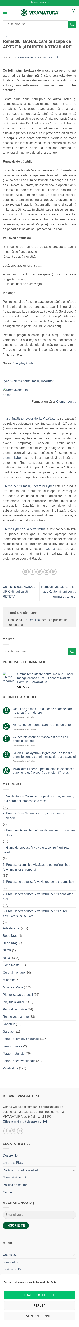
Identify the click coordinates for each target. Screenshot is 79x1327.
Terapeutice (11, 1262)
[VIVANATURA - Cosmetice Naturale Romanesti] (39, 12)
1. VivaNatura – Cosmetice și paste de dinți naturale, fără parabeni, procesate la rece (38, 799)
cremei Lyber (13, 457)
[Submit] (72, 24)
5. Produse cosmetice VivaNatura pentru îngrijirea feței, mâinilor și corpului (36, 867)
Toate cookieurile (39, 1295)
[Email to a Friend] (46, 572)
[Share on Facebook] (32, 572)
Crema (50, 548)
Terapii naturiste (14, 1053)
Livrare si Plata (13, 1162)
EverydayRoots (22, 363)
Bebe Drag (10, 935)
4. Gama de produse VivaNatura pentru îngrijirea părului (36, 850)
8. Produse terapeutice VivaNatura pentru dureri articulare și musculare (35, 913)
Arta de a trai (11, 928)
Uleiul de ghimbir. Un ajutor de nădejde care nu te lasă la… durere (43, 710)
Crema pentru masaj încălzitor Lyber (28, 486)
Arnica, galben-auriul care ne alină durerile (42, 724)
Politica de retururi (15, 1184)
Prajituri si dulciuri (15, 1002)
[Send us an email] (20, 1131)
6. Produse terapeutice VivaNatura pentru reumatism (38, 881)
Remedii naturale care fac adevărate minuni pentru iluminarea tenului (58, 591)
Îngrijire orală (12, 1269)
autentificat (33, 620)
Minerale (9, 979)
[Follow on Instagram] (13, 1131)
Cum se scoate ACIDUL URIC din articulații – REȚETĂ (19, 591)
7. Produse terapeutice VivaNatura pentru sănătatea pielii (38, 896)
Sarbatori (9, 1031)
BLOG (6, 36)
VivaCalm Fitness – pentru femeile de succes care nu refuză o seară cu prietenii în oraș (43, 770)
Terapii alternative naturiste (21, 1038)
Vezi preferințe (39, 1316)
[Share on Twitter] (39, 572)
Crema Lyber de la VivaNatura (25, 529)
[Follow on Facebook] (6, 1131)
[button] (5, 12)
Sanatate (9, 1024)
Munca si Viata (13, 987)
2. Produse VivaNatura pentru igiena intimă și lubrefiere (33, 816)
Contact (8, 1192)
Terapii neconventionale (19, 1061)
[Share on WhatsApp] (25, 572)
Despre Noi (10, 1155)
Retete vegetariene (16, 1016)
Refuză (40, 1305)
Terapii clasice (12, 1046)
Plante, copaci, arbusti (18, 994)
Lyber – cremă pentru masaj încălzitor (28, 381)
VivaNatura (10, 1068)
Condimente (11, 965)
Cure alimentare (14, 972)
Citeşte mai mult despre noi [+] (25, 1121)
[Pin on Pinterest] (53, 572)
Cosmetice (10, 1254)
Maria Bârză (50, 58)
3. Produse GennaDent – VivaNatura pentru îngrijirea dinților (39, 833)
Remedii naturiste (15, 1009)
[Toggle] (74, 1170)
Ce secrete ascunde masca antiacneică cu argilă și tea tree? (41, 738)
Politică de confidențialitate (21, 1170)
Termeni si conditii (15, 1177)
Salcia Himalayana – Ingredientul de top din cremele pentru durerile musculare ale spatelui (44, 754)
